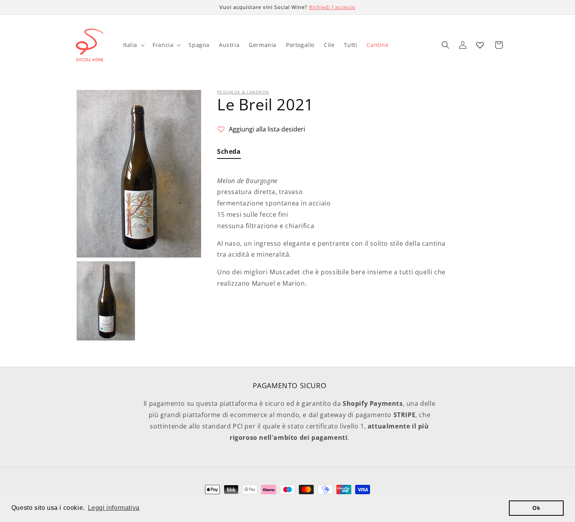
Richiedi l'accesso (332, 7)
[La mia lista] (480, 45)
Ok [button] (536, 508)
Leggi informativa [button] (114, 507)
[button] (133, 45)
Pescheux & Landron (243, 92)
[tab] (229, 153)
